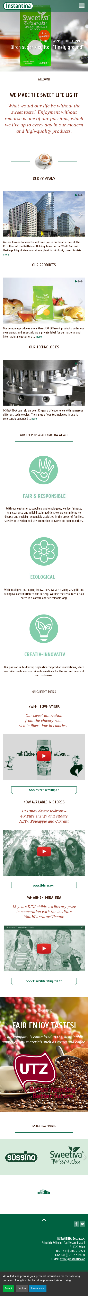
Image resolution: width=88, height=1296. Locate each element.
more (6, 254)
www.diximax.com (44, 885)
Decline (22, 1288)
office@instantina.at (72, 1259)
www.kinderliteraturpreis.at (44, 981)
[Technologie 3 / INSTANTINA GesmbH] (45, 383)
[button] (76, 195)
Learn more (37, 1288)
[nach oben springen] (44, 1219)
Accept (8, 1288)
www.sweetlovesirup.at (44, 790)
